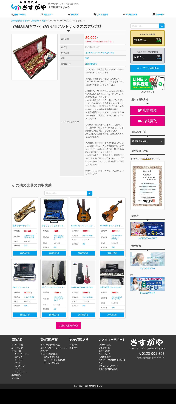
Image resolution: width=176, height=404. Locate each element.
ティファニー (20, 372)
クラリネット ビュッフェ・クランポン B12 (60, 226)
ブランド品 (16, 351)
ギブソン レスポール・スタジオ (55, 287)
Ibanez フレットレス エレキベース (86, 226)
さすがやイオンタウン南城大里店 (59, 237)
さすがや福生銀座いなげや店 (117, 298)
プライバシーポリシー (108, 366)
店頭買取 (149, 110)
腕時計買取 (16, 375)
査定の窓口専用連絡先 (108, 369)
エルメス (19, 357)
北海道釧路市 (91, 64)
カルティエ (20, 366)
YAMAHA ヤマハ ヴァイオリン (113, 226)
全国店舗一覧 (104, 348)
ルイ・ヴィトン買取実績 (54, 360)
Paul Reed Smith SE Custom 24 (84, 287)
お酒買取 (15, 378)
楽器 (87, 58)
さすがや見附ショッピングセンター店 (59, 298)
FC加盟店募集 (105, 357)
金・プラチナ (17, 348)
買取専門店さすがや (93, 386)
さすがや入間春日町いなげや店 (29, 236)
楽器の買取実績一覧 (68, 325)
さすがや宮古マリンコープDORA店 (117, 237)
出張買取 (149, 121)
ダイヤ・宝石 (17, 345)
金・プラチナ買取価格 (148, 68)
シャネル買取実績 (51, 363)
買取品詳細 (25, 253)
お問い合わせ (104, 354)
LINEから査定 (105, 345)
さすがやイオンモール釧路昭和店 (99, 53)
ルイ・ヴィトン (21, 354)
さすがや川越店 (88, 235)
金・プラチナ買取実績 (50, 345)
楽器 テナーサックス (21, 226)
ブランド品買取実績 (49, 354)
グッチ (18, 363)
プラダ (18, 369)
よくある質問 (104, 351)
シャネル (19, 360)
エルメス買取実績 (51, 357)
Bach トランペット (21, 287)
